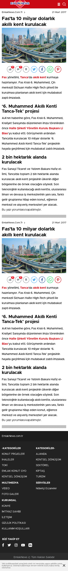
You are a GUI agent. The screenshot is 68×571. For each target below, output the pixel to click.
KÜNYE (6, 506)
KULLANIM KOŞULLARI (15, 528)
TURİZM (40, 476)
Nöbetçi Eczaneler (46, 488)
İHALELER (8, 459)
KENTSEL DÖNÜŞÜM (14, 476)
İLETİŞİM (7, 517)
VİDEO (6, 488)
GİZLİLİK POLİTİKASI (14, 523)
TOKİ (4, 465)
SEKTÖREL (42, 465)
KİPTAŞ (40, 471)
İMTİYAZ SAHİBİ (11, 511)
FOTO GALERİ (10, 494)
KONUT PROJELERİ (13, 454)
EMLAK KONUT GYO (14, 471)
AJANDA (41, 454)
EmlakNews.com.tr (12, 12)
